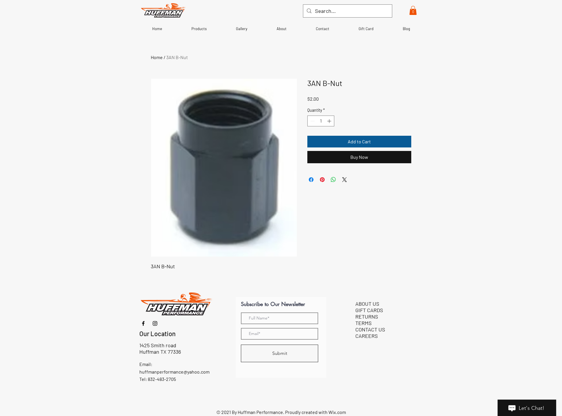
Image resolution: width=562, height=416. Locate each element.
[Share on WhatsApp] (333, 179)
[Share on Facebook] (311, 179)
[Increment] (329, 121)
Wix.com (337, 412)
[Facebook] (143, 323)
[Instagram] (155, 323)
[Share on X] (344, 179)
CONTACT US (370, 329)
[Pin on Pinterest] (322, 179)
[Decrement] (312, 121)
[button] (413, 10)
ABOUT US (367, 303)
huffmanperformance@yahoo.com (174, 371)
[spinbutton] (321, 121)
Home (157, 57)
